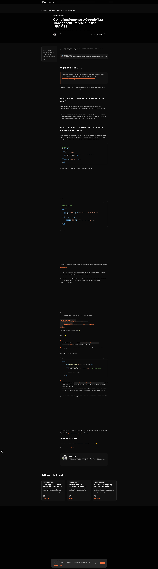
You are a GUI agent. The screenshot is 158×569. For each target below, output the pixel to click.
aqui (67, 451)
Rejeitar (96, 563)
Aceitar (102, 563)
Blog (46, 10)
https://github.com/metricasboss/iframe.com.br (77, 433)
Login (111, 1)
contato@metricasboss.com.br (81, 443)
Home (42, 10)
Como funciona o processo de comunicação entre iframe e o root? (49, 58)
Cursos (91, 1)
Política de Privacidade (57, 565)
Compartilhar (101, 34)
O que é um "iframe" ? (47, 50)
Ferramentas (84, 1)
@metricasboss (74, 447)
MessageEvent (63, 267)
